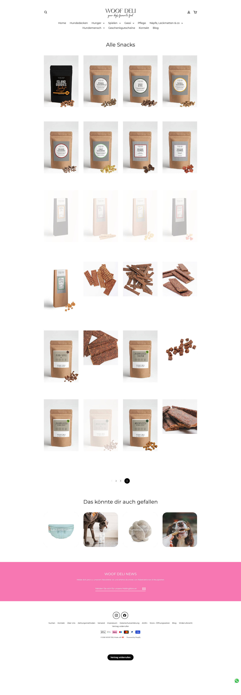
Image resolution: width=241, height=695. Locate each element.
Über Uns (71, 623)
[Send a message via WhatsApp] (237, 681)
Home (62, 22)
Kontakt (144, 27)
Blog (156, 27)
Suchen (52, 623)
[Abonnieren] (144, 588)
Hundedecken (79, 22)
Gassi (128, 22)
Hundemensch (92, 27)
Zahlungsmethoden (86, 623)
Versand (101, 623)
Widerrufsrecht (185, 623)
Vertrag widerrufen (120, 626)
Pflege (142, 22)
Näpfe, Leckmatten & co (165, 22)
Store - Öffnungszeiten (160, 623)
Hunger (97, 22)
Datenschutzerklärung (129, 623)
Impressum (112, 623)
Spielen (113, 22)
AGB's (144, 623)
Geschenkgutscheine (121, 27)
